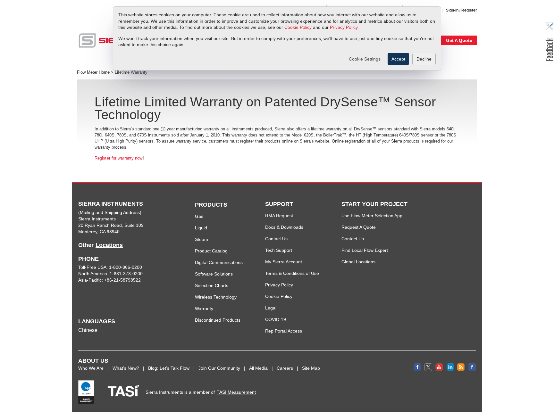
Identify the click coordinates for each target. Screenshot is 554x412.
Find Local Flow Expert (364, 250)
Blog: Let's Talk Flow (168, 368)
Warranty (204, 308)
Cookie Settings (365, 59)
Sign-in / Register (461, 10)
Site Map (311, 368)
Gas (199, 216)
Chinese (87, 330)
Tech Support (278, 250)
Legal (270, 307)
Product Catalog (211, 250)
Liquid (201, 227)
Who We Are (91, 368)
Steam (201, 239)
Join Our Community (219, 368)
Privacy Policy (343, 27)
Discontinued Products (217, 320)
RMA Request (279, 215)
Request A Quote (358, 227)
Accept (398, 59)
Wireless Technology (216, 297)
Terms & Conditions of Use (292, 273)
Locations (109, 245)
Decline (424, 59)
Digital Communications (219, 262)
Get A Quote (459, 40)
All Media (258, 368)
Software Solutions (214, 273)
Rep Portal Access (283, 331)
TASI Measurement (236, 392)
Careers (285, 368)
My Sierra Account (283, 261)
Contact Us (276, 238)
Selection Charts (211, 285)
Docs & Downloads (284, 227)
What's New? (126, 368)
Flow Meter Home (93, 72)
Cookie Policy (298, 27)
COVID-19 (275, 319)
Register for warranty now (119, 158)
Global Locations (358, 261)
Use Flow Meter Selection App (371, 215)
